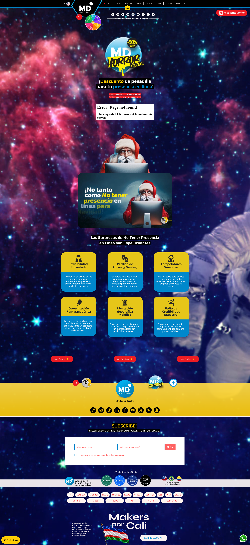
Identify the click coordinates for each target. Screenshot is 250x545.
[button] (147, 232)
